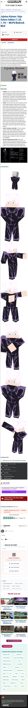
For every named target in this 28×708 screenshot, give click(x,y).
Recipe (4, 682)
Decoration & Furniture (7, 670)
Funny (4, 673)
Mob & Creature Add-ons (16, 588)
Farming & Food (20, 670)
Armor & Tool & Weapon (19, 657)
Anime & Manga (6, 657)
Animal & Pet (19, 654)
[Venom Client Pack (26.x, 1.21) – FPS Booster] (20, 601)
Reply (2, 539)
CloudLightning (6, 34)
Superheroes (13, 682)
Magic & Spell (6, 676)
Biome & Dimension (7, 660)
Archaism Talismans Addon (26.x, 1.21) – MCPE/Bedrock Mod (7, 608)
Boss (19, 660)
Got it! (5, 705)
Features (3, 42)
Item (23, 673)
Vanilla (22, 686)
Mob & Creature (15, 679)
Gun (10, 673)
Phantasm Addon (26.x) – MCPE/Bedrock (7, 635)
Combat (4, 667)
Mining (22, 676)
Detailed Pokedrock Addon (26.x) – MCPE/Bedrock (20, 621)
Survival (21, 682)
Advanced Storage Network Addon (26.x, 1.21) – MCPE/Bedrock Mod (7, 622)
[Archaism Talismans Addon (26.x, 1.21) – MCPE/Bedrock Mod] (7, 601)
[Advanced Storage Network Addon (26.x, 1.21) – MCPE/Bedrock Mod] (7, 615)
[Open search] (26, 2)
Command (17, 667)
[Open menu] (2, 2)
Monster (23, 679)
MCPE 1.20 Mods (6, 588)
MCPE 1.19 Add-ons (19, 583)
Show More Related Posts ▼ (14, 640)
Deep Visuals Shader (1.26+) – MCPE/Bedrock (21, 635)
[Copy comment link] (10, 539)
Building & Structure (7, 664)
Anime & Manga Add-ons (7, 583)
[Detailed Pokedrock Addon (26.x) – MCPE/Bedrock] (20, 615)
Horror (16, 673)
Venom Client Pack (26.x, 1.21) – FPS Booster (20, 607)
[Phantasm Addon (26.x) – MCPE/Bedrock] (7, 629)
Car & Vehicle (19, 664)
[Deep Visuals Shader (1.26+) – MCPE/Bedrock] (20, 629)
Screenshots (11, 42)
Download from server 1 (14, 510)
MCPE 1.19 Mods (6, 586)
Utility (15, 686)
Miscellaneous (6, 679)
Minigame (15, 676)
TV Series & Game (6, 686)
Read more (9, 702)
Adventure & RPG (6, 654)
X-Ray (4, 689)
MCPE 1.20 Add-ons (16, 586)
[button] (6, 539)
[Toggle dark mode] (4, 1)
